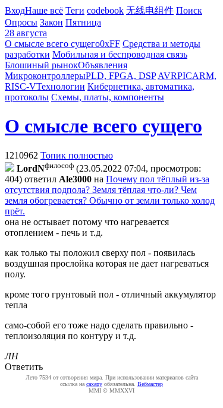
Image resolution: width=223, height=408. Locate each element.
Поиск (189, 10)
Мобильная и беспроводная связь (119, 54)
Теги (74, 10)
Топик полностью (76, 155)
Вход (15, 10)
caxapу (94, 384)
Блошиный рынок (41, 65)
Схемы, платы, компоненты (107, 97)
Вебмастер (150, 384)
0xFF (110, 44)
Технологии (60, 86)
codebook (105, 10)
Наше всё (44, 10)
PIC (184, 76)
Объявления (102, 65)
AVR (167, 76)
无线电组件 (150, 10)
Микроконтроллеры (45, 76)
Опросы (21, 22)
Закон (51, 22)
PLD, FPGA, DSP (121, 76)
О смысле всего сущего (52, 44)
